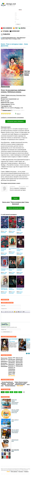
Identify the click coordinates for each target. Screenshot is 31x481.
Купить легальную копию (15, 208)
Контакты (20, 471)
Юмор (10, 374)
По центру (11, 312)
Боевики (3, 364)
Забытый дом (12, 228)
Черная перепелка (11, 289)
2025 (7, 392)
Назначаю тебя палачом (4, 269)
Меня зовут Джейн (11, 269)
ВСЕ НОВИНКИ (7, 28)
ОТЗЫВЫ (6, 31)
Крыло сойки (4, 228)
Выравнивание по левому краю (9, 312)
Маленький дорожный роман (3, 249)
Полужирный (2, 312)
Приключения (4, 366)
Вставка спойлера (24, 312)
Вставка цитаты (20, 312)
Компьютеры (19, 359)
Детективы (4, 363)
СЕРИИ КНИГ (16, 31)
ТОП (16, 28)
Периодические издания (22, 362)
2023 (16, 392)
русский (7, 100)
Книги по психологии (21, 357)
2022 (10, 106)
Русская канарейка (10, 385)
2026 (3, 392)
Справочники (11, 370)
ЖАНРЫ (23, 28)
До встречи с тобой (21, 383)
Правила (26, 471)
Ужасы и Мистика (13, 372)
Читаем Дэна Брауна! (7, 382)
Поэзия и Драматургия (22, 364)
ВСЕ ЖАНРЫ (11, 375)
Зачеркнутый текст (7, 312)
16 (17, 99)
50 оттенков (11, 383)
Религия (10, 367)
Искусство (11, 364)
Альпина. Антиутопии (7, 384)
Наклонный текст (3, 312)
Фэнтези (3, 359)
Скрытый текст (18, 312)
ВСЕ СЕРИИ (20, 385)
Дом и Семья (11, 361)
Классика (10, 365)
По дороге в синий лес (19, 269)
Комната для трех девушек (4, 289)
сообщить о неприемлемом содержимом (12, 117)
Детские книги (12, 359)
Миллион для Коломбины (20, 289)
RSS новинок (14, 471)
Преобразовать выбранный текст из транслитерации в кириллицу (22, 312)
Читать (15, 198)
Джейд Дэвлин (12, 341)
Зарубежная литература (14, 362)
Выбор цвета (16, 312)
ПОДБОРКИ (6, 34)
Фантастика (4, 358)
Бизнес (10, 357)
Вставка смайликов (15, 312)
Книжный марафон (20, 384)
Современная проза (13, 369)
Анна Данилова (4, 232)
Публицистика (19, 365)
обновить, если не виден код (9, 327)
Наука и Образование (21, 361)
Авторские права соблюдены (15, 121)
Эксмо (12, 102)
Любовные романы (14, 92)
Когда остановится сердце (20, 249)
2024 (11, 392)
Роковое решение (19, 229)
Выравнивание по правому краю (12, 312)
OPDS (8, 471)
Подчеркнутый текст (5, 312)
